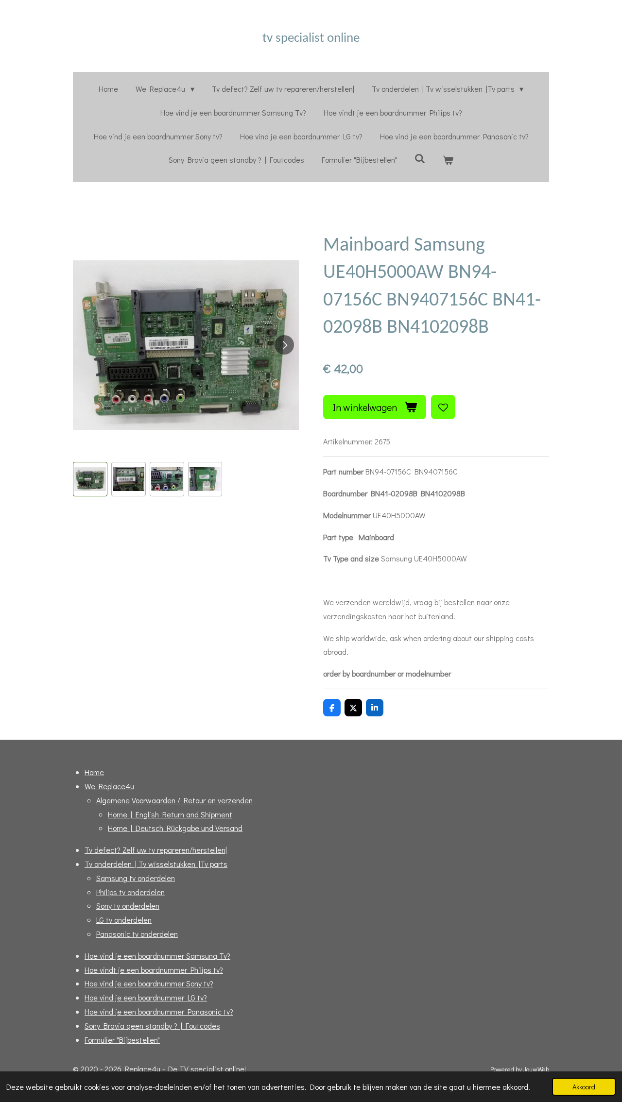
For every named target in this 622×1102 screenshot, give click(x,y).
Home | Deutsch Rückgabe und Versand (175, 828)
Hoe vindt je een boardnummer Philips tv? (154, 970)
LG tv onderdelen (124, 920)
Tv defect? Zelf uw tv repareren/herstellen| (156, 850)
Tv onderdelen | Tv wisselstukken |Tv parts (156, 864)
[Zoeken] (420, 158)
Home (94, 772)
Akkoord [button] (583, 1086)
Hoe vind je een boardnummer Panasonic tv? (159, 1011)
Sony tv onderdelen (127, 905)
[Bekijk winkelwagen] (448, 160)
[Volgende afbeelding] (284, 345)
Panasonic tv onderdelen (137, 934)
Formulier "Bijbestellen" (122, 1039)
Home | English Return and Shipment (170, 814)
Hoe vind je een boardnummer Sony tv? (149, 983)
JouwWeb (536, 1069)
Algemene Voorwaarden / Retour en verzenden (174, 800)
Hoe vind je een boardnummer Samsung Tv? (157, 955)
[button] (90, 479)
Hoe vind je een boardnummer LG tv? (146, 997)
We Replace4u (109, 786)
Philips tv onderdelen (130, 892)
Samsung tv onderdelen (135, 878)
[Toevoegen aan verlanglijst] (443, 407)
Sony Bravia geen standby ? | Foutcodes (152, 1025)
